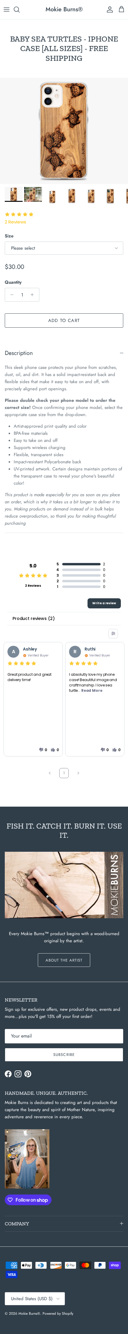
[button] (43, 750)
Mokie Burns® (29, 1313)
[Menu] (6, 9)
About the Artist (64, 960)
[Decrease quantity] (10, 294)
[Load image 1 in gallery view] (64, 131)
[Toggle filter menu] (113, 633)
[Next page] (78, 773)
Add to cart (64, 320)
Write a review (104, 603)
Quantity (13, 282)
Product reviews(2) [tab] (33, 618)
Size (9, 236)
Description (19, 353)
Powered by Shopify (58, 1313)
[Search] (19, 9)
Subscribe (63, 1054)
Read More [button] (91, 690)
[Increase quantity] (34, 294)
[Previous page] (49, 773)
